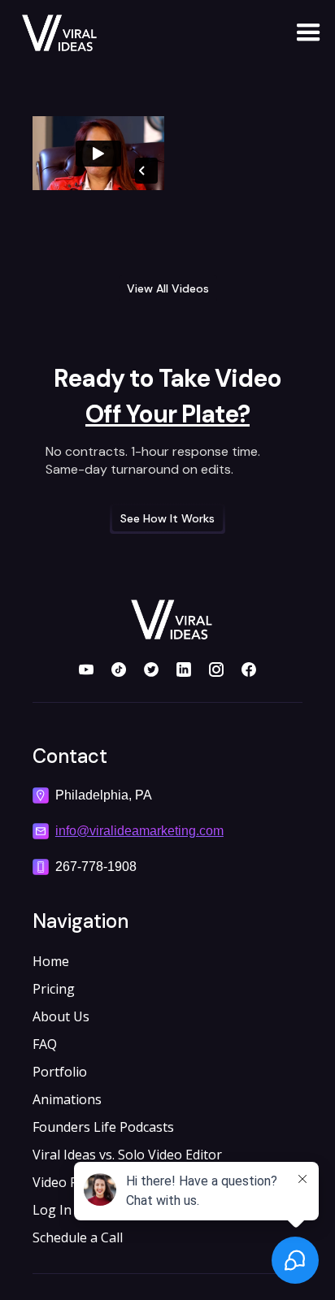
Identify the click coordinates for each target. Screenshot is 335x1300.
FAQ (45, 1044)
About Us (61, 1016)
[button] (301, 33)
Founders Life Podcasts (103, 1127)
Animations (67, 1099)
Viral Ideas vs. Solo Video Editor (127, 1155)
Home (51, 961)
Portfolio (60, 1072)
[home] (48, 32)
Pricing (54, 989)
